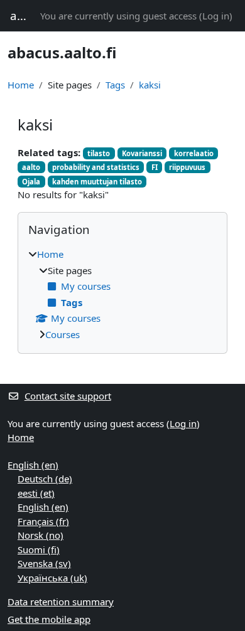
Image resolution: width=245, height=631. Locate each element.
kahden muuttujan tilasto (97, 181)
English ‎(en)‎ (33, 465)
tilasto (98, 153)
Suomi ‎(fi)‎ (39, 549)
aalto (31, 167)
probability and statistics (95, 167)
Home (21, 84)
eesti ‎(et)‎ (36, 493)
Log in (215, 15)
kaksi (150, 84)
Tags (115, 84)
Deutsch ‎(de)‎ (45, 478)
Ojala (31, 181)
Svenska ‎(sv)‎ (44, 563)
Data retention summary (61, 601)
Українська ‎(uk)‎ (52, 577)
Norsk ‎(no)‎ (40, 535)
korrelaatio (194, 153)
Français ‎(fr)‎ (43, 521)
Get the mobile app (49, 619)
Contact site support (67, 396)
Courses (62, 334)
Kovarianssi (142, 153)
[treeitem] (122, 294)
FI (154, 167)
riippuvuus (187, 167)
